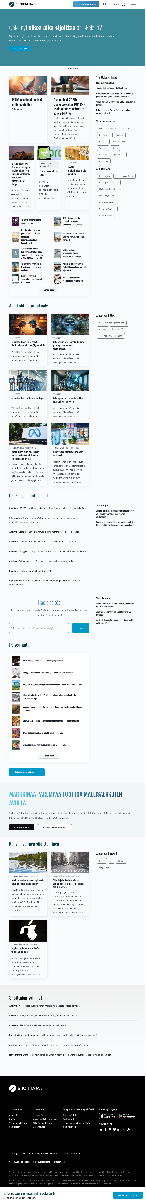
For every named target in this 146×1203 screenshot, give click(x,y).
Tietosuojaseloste (41, 1161)
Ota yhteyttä (38, 1126)
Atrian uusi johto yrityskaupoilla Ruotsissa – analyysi (44, 746)
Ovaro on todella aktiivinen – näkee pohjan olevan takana (46, 661)
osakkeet (101, 141)
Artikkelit (13, 1115)
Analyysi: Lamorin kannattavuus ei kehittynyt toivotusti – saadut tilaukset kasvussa (53, 710)
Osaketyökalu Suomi (122, 176)
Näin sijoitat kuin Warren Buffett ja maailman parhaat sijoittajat (72, 266)
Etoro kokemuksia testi (103, 82)
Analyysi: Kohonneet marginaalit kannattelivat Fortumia (111, 615)
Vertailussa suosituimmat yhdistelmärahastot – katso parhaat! (72, 236)
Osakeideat (14, 1126)
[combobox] (38, 629)
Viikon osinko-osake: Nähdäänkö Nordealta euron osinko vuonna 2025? (112, 606)
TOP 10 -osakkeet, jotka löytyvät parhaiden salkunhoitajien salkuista (72, 220)
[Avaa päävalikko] (131, 4)
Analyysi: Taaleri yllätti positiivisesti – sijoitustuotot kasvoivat (48, 673)
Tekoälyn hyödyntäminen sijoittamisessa (31, 220)
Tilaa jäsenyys (39, 1115)
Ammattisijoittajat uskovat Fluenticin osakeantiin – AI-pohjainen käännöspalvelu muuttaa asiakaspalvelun (114, 511)
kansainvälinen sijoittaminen (109, 154)
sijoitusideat (102, 135)
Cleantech (70, 162)
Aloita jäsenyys (20, 48)
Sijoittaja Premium (105, 209)
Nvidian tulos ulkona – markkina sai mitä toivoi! (72, 278)
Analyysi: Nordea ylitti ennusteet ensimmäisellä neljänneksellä (112, 623)
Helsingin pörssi (117, 328)
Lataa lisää (48, 289)
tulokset (101, 148)
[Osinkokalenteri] (27, 85)
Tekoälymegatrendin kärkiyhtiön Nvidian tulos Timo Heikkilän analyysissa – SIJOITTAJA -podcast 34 (32, 252)
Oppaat (12, 1119)
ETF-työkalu (102, 176)
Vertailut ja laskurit (18, 1122)
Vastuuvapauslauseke (19, 1161)
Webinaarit (67, 1119)
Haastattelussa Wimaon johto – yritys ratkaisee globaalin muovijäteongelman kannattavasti (30, 236)
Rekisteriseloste (60, 1161)
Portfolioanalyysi (104, 202)
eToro (99, 862)
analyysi (117, 135)
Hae (78, 629)
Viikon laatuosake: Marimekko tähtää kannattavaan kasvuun (71, 252)
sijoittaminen (117, 141)
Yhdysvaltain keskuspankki (108, 335)
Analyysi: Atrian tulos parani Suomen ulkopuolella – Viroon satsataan (51, 721)
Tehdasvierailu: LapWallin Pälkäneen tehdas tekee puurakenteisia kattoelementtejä (49, 698)
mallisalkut (124, 128)
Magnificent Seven (105, 868)
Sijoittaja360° (68, 1115)
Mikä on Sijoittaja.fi (41, 1122)
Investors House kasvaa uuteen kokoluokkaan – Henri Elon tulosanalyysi (52, 685)
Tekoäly (119, 862)
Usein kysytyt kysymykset (44, 1119)
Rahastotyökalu (103, 215)
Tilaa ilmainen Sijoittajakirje (75, 1122)
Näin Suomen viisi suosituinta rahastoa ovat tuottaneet (31, 278)
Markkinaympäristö (105, 195)
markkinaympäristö (105, 128)
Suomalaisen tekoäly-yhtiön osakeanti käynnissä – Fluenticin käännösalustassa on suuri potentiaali (113, 521)
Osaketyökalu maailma (106, 182)
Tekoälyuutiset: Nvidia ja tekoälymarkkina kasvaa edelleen (31, 266)
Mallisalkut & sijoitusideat (108, 189)
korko (112, 148)
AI (109, 862)
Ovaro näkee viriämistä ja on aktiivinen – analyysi (43, 734)
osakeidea (101, 161)
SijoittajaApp (68, 1126)
